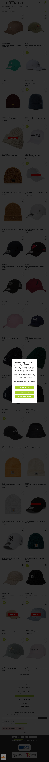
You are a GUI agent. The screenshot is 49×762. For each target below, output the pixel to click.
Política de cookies (26, 383)
